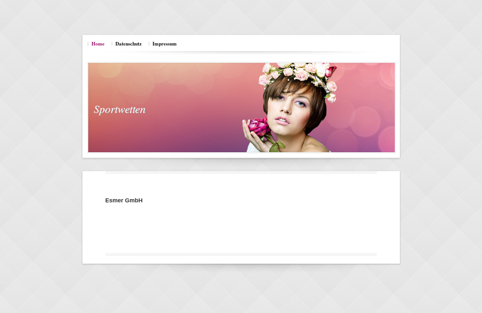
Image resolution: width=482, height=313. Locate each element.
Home (98, 43)
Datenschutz (128, 43)
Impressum (164, 43)
